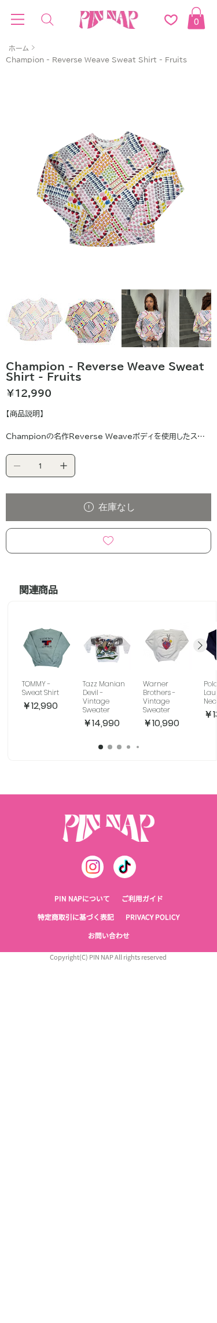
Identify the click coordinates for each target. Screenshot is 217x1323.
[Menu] (18, 20)
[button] (196, 18)
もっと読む (25, 453)
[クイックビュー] (46, 661)
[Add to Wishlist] (109, 555)
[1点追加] (63, 480)
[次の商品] (200, 660)
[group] (118, 691)
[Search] (47, 20)
